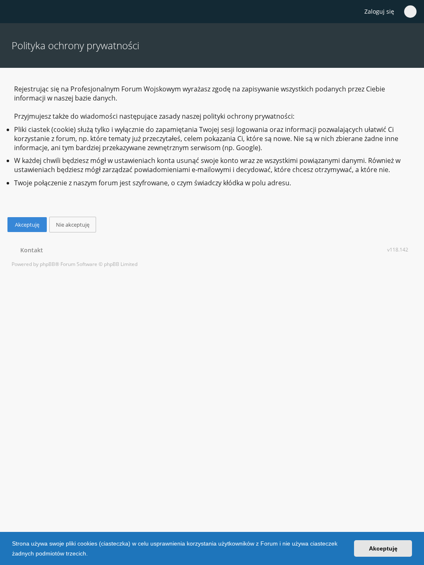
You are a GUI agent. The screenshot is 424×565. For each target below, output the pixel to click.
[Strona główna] (16, 12)
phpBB (47, 264)
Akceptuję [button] (383, 548)
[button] (90, 554)
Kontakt (30, 250)
